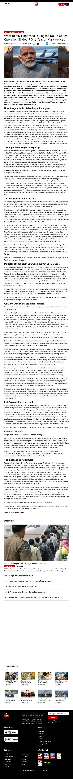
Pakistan (7, 754)
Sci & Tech (8, 761)
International (9, 32)
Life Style (8, 764)
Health (7, 767)
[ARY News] (36, 3)
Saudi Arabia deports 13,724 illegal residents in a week (25, 563)
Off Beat (24, 761)
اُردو (67, 4)
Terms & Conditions (45, 741)
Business (8, 759)
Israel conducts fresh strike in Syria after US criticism (44, 700)
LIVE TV (61, 4)
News (9, 521)
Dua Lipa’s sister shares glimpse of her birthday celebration (25, 592)
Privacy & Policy (43, 744)
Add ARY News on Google (61, 43)
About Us (41, 736)
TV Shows (25, 756)
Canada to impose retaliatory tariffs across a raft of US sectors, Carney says (11, 701)
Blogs (23, 764)
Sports (24, 759)
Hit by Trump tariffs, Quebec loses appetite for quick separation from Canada (32, 597)
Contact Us (42, 733)
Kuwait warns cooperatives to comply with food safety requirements (29, 581)
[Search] (9, 4)
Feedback (41, 731)
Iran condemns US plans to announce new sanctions (60, 700)
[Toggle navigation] (6, 4)
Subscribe (53, 718)
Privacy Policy (51, 723)
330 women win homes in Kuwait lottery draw (21, 587)
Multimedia (25, 754)
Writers (41, 739)
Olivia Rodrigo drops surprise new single (19, 576)
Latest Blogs (20, 32)
